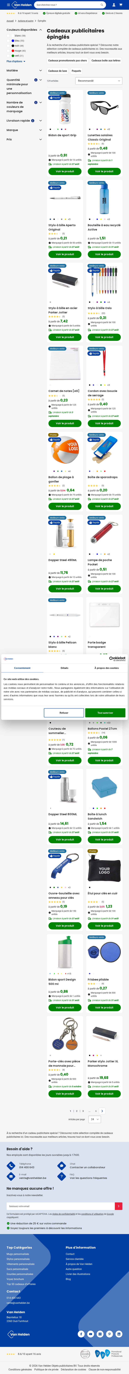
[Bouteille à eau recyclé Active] (104, 197)
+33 (108, 722)
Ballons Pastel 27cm (102, 729)
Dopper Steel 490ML (62, 560)
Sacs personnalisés (17, 1269)
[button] (40, 30)
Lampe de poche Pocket (100, 562)
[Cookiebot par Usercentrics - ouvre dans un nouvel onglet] (111, 659)
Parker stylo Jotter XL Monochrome (103, 1063)
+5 (108, 129)
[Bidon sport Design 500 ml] (64, 952)
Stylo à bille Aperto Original (62, 227)
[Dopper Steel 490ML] (64, 532)
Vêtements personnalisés (20, 1264)
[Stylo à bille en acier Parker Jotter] (64, 280)
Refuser (64, 712)
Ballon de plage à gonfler (61, 479)
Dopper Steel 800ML (62, 814)
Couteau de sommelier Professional (57, 731)
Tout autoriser (105, 712)
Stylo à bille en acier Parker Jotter (62, 310)
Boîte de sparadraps (103, 477)
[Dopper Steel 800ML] (64, 786)
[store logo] (35, 1334)
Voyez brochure (15, 1279)
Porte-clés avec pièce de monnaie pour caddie (64, 1063)
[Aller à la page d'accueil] (21, 4)
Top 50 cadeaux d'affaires (21, 1284)
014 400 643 (14, 1297)
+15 (69, 973)
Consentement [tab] (22, 668)
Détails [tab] (64, 668)
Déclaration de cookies (73, 1369)
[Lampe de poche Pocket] (104, 532)
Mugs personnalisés (18, 1254)
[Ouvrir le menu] (8, 5)
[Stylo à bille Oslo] (104, 280)
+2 (108, 554)
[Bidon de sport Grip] (64, 107)
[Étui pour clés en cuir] (104, 866)
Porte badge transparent (97, 644)
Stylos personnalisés (18, 1259)
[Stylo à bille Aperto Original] (64, 197)
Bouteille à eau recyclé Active (104, 227)
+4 (108, 302)
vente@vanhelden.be (18, 1302)
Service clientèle (75, 1259)
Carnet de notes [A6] (63, 391)
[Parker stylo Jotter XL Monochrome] (104, 1033)
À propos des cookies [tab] (107, 668)
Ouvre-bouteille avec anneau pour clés (64, 895)
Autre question (74, 1269)
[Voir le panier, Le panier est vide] (120, 4)
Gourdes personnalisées (20, 1274)
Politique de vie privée (46, 1369)
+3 (108, 219)
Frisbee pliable (98, 979)
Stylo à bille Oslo (100, 308)
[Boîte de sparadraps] (104, 449)
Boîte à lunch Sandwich (97, 816)
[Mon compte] (113, 4)
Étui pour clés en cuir (103, 893)
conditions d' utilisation (92, 1214)
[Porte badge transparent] (104, 615)
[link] (65, 1111)
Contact (70, 1254)
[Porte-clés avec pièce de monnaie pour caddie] (64, 1033)
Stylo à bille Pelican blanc (62, 644)
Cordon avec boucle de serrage (102, 393)
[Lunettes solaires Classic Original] (104, 107)
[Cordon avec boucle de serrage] (104, 363)
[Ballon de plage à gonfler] (64, 449)
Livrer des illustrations (78, 1274)
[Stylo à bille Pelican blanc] (64, 615)
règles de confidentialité (63, 1214)
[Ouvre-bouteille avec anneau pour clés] (64, 866)
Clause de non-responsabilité (105, 1369)
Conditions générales (20, 1369)
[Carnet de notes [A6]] (64, 363)
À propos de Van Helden (79, 1264)
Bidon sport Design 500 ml (62, 982)
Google (110, 1214)
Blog (68, 1279)
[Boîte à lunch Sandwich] (104, 786)
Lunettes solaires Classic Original (100, 137)
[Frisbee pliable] (104, 952)
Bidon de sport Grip (62, 135)
